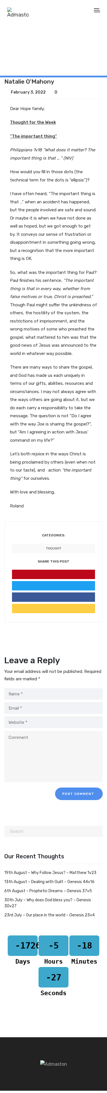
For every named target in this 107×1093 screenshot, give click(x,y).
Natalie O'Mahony (29, 81)
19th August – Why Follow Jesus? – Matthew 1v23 (50, 872)
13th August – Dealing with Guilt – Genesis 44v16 (49, 881)
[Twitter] (53, 586)
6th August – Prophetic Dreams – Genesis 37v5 (48, 891)
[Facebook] (53, 597)
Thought (28, 54)
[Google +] (53, 608)
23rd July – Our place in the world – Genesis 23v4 (49, 915)
